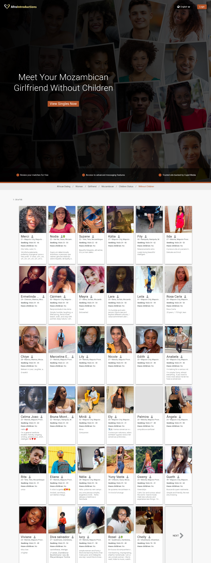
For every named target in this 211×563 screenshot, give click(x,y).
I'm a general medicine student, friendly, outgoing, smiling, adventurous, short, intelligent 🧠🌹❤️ (32, 435)
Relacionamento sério (145, 249)
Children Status (126, 186)
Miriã (83, 417)
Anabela (172, 356)
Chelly (141, 537)
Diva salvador (59, 537)
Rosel (112, 537)
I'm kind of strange (115, 493)
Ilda (169, 236)
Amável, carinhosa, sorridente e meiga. (57, 494)
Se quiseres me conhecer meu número (120, 489)
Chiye (25, 356)
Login (202, 6)
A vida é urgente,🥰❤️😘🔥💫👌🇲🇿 (62, 489)
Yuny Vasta (116, 477)
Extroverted (83, 312)
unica (23, 489)
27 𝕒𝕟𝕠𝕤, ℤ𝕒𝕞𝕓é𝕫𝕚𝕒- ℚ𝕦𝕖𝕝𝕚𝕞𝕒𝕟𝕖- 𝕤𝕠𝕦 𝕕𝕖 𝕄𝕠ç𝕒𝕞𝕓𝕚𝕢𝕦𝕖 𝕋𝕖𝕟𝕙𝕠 (60, 555)
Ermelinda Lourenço (30, 296)
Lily (81, 356)
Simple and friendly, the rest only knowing (178, 494)
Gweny (142, 477)
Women (79, 186)
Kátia (112, 236)
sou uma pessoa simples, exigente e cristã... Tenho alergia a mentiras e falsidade (89, 496)
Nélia (83, 477)
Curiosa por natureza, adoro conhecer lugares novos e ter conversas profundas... (119, 434)
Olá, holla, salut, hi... (29, 249)
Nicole (113, 356)
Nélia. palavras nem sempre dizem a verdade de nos (91, 489)
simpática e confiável (145, 429)
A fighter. (24, 553)
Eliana (54, 477)
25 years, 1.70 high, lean (176, 312)
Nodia (54, 236)
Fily (140, 236)
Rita (24, 477)
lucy (82, 537)
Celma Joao (29, 417)
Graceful (24, 372)
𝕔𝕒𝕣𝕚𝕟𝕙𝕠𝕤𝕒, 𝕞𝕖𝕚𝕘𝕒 (59, 550)
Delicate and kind (174, 252)
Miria (81, 429)
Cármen (55, 296)
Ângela (172, 417)
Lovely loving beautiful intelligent (146, 253)
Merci (25, 236)
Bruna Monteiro (60, 417)
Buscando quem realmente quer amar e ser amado (178, 489)
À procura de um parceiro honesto (178, 249)
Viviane (26, 537)
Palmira (143, 417)
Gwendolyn (141, 489)
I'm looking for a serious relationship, (178, 369)
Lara (111, 296)
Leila (140, 296)
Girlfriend (92, 186)
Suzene (84, 236)
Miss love (24, 550)
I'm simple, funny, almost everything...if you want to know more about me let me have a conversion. (177, 375)
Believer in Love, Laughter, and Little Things (33, 369)
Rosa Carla (174, 296)
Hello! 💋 (24, 429)
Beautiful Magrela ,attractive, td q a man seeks (91, 251)
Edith (141, 356)
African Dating (63, 186)
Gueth (171, 477)
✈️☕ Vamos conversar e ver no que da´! (120, 429)
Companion (83, 432)
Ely (110, 417)
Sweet (81, 309)
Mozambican (108, 186)
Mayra (83, 296)
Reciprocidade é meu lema (60, 309)
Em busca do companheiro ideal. (120, 550)
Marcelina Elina (60, 356)
